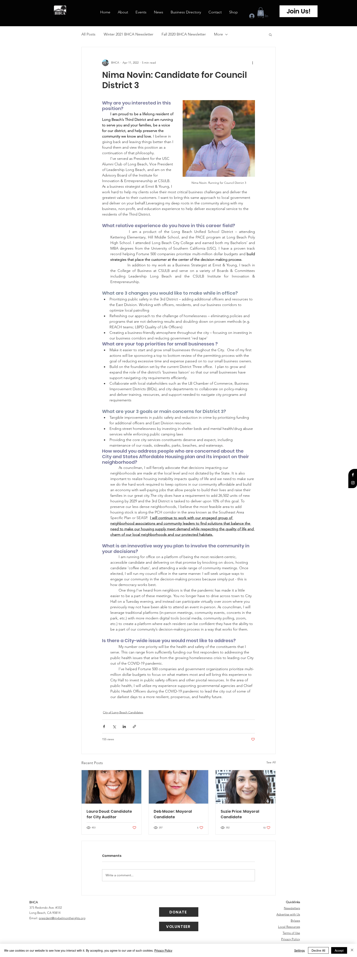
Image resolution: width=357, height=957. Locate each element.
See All (271, 762)
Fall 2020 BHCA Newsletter (184, 34)
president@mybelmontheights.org (62, 918)
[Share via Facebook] (104, 726)
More (218, 34)
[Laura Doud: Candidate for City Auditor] (111, 787)
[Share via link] (134, 726)
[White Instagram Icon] (353, 482)
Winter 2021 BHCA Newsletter (128, 34)
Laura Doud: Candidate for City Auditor (109, 814)
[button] (260, 11)
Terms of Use (291, 933)
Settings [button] (299, 950)
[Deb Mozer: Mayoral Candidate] (178, 787)
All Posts (88, 34)
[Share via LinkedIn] (124, 726)
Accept (339, 950)
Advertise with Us (288, 914)
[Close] (352, 950)
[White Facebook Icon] (353, 474)
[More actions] (252, 62)
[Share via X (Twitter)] (114, 726)
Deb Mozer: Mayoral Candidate (173, 814)
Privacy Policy (290, 939)
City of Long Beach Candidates (123, 712)
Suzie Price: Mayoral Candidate (240, 814)
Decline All (318, 950)
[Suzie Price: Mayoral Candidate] (245, 787)
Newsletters (292, 908)
